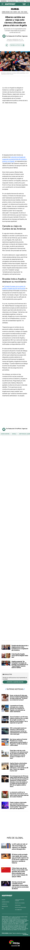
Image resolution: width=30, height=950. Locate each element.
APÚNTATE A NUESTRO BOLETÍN (15, 682)
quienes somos (5, 901)
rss (3, 908)
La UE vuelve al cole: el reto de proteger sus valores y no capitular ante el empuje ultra (19, 846)
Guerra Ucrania (6, 11)
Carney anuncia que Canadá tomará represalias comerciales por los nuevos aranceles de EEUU (20, 885)
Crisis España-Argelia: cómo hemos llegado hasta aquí (20, 655)
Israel (25, 11)
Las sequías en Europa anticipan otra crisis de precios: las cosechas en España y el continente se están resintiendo (17, 708)
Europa (15, 11)
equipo (3, 899)
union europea (5, 434)
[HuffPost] (7, 895)
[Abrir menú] (2, 4)
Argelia (14, 434)
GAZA (19, 11)
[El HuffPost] (10, 4)
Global (15, 9)
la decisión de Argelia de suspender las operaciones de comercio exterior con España (14, 159)
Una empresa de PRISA (15, 942)
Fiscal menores (21, 1)
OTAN (22, 11)
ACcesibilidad (18, 909)
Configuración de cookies (19, 900)
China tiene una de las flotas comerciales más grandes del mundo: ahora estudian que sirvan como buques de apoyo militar (20, 872)
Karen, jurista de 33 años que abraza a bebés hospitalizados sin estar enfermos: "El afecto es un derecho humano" (19, 698)
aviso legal (18, 905)
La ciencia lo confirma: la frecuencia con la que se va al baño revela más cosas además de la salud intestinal (19, 794)
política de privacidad (20, 907)
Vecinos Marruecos (12, 1)
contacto (4, 904)
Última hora (24, 4)
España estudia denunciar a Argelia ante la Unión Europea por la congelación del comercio (20, 648)
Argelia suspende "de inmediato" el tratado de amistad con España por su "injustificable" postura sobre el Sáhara (20, 664)
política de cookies (20, 903)
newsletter (5, 906)
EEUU (11, 11)
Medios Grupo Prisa (15, 946)
